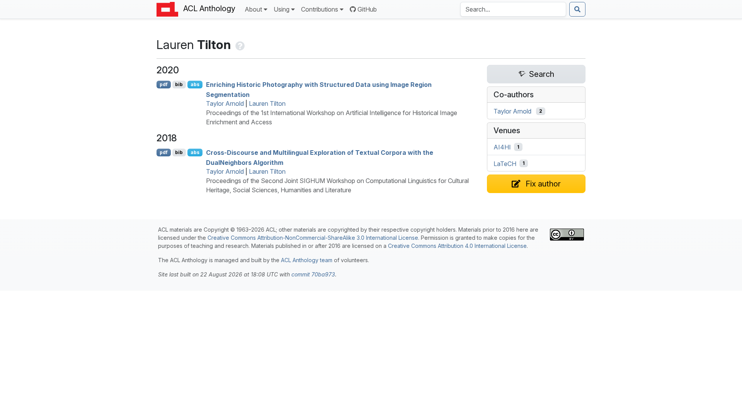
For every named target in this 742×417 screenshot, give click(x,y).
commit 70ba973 (313, 274)
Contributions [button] (319, 9)
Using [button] (281, 9)
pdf (164, 84)
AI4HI (502, 147)
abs (195, 84)
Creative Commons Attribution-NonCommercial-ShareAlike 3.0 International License (313, 237)
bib (179, 84)
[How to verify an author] (239, 44)
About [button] (253, 9)
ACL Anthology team (306, 260)
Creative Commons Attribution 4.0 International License (457, 245)
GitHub (367, 9)
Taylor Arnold (225, 103)
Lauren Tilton (267, 103)
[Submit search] (577, 9)
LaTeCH (505, 163)
